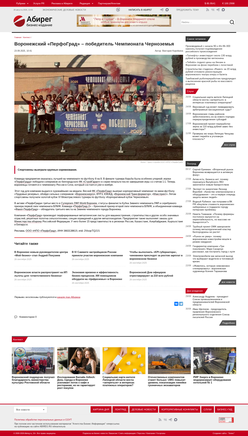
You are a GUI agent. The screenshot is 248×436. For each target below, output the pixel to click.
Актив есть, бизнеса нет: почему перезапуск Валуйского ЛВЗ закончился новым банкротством (211, 182)
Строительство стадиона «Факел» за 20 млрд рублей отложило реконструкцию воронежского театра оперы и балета (211, 72)
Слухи (190, 91)
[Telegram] (181, 304)
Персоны (141, 433)
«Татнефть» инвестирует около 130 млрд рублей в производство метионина (208, 57)
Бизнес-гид (224, 409)
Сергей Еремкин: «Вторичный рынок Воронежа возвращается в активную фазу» (213, 172)
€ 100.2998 (228, 3)
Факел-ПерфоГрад (26, 209)
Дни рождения (195, 290)
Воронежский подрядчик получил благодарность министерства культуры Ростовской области (33, 380)
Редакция (85, 3)
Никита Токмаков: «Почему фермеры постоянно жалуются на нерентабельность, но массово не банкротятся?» (213, 218)
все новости (228, 282)
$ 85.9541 (210, 3)
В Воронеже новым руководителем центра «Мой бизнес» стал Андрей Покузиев (41, 254)
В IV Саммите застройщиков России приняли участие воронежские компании (97, 254)
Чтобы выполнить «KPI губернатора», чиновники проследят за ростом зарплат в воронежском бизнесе (156, 255)
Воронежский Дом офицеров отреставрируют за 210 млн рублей (151, 274)
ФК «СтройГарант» (90, 181)
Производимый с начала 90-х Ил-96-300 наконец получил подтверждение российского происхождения (208, 49)
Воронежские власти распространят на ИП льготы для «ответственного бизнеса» (40, 274)
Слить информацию (127, 433)
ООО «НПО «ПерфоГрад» (41, 230)
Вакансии (113, 433)
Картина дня (101, 409)
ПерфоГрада (23, 181)
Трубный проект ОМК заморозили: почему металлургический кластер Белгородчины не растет (212, 229)
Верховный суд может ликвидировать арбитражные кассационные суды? (213, 108)
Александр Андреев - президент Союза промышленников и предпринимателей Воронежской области (211, 300)
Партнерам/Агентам (109, 3)
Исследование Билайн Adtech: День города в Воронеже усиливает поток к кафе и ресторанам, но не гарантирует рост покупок (76, 382)
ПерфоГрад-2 (82, 206)
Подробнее (228, 323)
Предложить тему (187, 10)
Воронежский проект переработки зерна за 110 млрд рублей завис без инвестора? (213, 126)
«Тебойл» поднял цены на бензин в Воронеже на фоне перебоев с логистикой (209, 63)
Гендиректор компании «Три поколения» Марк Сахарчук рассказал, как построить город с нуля (214, 249)
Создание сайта (219, 433)
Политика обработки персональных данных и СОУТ (43, 419)
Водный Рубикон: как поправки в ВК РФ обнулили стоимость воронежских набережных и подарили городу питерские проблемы (213, 205)
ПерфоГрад (34, 215)
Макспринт (160, 194)
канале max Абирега (68, 297)
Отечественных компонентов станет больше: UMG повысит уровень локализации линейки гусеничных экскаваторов (167, 381)
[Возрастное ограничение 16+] (118, 10)
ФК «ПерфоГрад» (102, 191)
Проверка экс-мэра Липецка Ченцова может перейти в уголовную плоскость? (213, 136)
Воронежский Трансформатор (132, 194)
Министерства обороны (28, 221)
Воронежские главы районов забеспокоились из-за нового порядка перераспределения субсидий (214, 117)
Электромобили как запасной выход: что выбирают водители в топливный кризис (213, 259)
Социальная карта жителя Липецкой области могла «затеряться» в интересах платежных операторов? (213, 100)
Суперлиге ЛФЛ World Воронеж (79, 203)
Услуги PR (38, 3)
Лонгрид (191, 163)
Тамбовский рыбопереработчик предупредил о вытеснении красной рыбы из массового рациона (211, 81)
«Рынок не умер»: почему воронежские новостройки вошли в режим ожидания (212, 239)
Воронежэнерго (85, 194)
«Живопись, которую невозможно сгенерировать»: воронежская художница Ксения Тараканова (211, 268)
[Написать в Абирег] (167, 10)
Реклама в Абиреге (62, 3)
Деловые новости (144, 409)
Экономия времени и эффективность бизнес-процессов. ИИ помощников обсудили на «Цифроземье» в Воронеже (97, 276)
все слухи (229, 144)
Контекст (18, 339)
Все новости (23, 409)
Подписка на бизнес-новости (95, 433)
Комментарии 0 (28, 316)
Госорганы (160, 433)
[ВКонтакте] (176, 304)
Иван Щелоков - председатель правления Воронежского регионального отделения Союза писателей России (211, 313)
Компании (150, 433)
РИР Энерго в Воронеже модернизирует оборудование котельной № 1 (212, 380)
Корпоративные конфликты (179, 409)
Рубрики (20, 3)
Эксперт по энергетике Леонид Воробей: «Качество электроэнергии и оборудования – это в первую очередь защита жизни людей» (214, 193)
